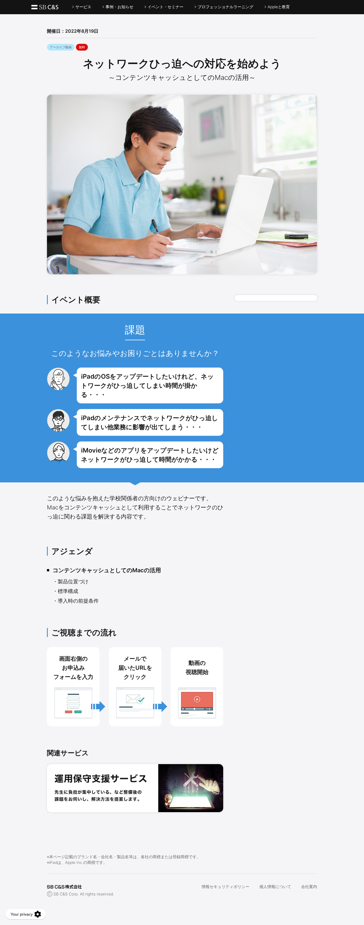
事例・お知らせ (119, 7)
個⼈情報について (275, 886)
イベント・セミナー (165, 7)
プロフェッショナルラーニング (225, 7)
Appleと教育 (279, 7)
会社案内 (309, 886)
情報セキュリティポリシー (225, 886)
